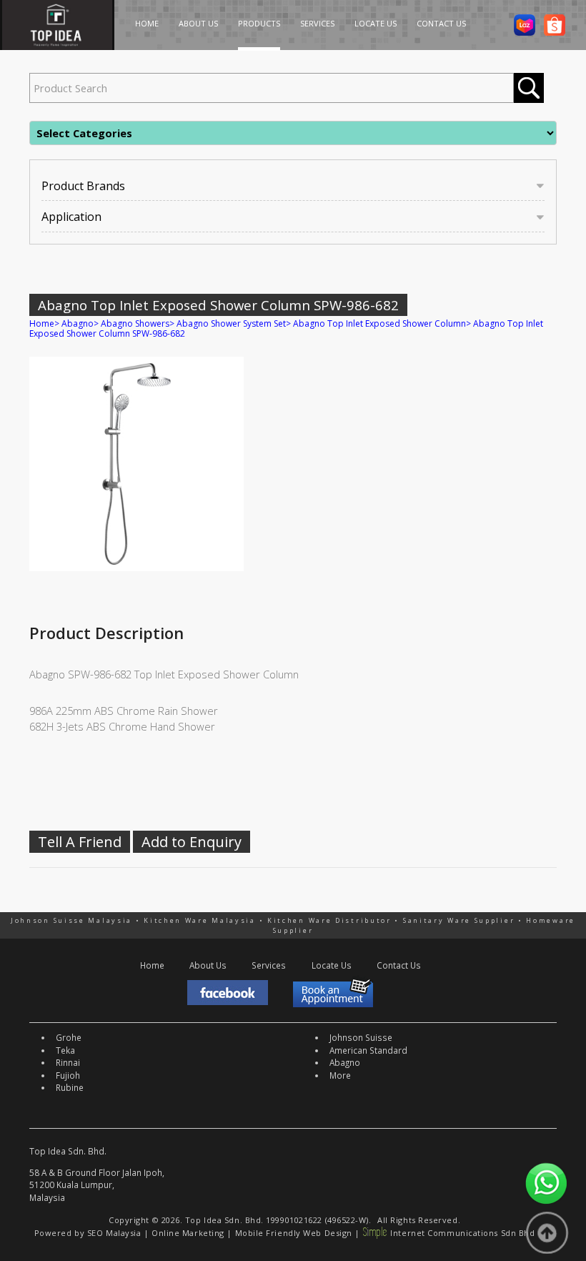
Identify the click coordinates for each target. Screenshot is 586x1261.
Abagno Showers (135, 323)
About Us (208, 965)
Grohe (68, 1037)
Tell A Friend (79, 841)
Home (41, 323)
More (340, 1075)
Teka (65, 1050)
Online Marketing (188, 1232)
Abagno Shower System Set (231, 323)
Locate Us (332, 965)
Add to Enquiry (191, 841)
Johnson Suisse (360, 1037)
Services (269, 965)
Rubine (70, 1087)
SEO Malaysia (114, 1232)
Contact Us (399, 965)
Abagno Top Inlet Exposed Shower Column (379, 323)
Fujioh (68, 1075)
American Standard (368, 1050)
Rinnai (68, 1062)
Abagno (77, 323)
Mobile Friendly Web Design (293, 1232)
